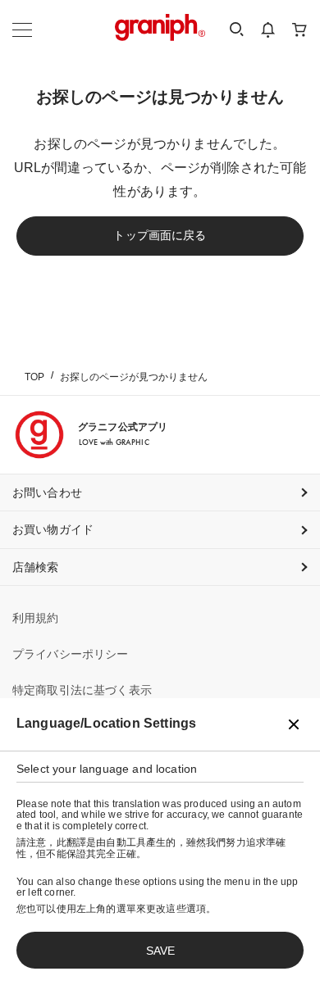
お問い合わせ (47, 492)
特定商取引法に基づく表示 (82, 690)
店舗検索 (35, 567)
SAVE (160, 950)
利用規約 (35, 617)
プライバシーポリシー (70, 653)
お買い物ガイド (53, 529)
